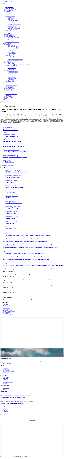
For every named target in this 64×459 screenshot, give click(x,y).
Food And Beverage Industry (11, 85)
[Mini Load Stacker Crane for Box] (13, 170)
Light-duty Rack (9, 44)
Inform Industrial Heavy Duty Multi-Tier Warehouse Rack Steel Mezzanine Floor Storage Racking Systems (30, 247)
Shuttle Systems (46, 115)
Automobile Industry (10, 86)
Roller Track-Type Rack (13, 46)
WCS (9, 31)
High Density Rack (9, 50)
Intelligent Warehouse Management (23, 115)
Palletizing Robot (6, 312)
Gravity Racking (11, 52)
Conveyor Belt (13, 115)
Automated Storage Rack (10, 56)
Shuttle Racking (11, 51)
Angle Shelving (11, 80)
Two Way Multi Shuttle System (14, 27)
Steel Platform (11, 69)
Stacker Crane (10, 198)
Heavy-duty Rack (9, 55)
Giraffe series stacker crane (13, 39)
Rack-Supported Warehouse (12, 141)
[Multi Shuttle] (11, 221)
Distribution (5, 99)
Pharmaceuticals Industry (10, 88)
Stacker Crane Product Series (11, 35)
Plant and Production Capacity (12, 9)
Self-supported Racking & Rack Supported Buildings (18, 64)
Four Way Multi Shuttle (7, 380)
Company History (9, 7)
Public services (8, 95)
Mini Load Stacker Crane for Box (12, 42)
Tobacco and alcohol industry (11, 94)
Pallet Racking (8, 70)
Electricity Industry (9, 90)
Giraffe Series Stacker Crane (15, 187)
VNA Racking (8, 61)
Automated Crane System (8, 314)
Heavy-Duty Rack (11, 228)
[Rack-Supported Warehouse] (8, 139)
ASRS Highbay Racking (10, 62)
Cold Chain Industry (10, 87)
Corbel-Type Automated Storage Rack (15, 59)
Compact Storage (6, 315)
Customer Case (6, 82)
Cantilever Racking (12, 53)
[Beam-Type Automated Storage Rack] (11, 155)
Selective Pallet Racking (13, 71)
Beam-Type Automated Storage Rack (15, 57)
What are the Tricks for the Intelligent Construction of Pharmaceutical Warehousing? (25, 241)
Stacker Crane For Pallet (10, 36)
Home (4, 3)
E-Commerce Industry (10, 83)
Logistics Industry (9, 96)
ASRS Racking (11, 63)
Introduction (5, 368)
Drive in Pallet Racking (12, 54)
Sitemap (4, 409)
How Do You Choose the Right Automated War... (13, 397)
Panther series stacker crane (13, 37)
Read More (5, 132)
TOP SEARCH (6, 411)
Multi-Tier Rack (11, 66)
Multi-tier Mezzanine (12, 68)
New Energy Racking (10, 81)
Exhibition (8, 11)
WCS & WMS (8, 30)
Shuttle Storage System (10, 22)
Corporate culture (9, 5)
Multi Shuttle (10, 19)
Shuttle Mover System (12, 26)
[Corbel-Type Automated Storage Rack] (11, 150)
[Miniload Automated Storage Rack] (10, 144)
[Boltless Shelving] (12, 211)
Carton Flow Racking (10, 73)
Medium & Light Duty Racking (12, 76)
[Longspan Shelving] (13, 206)
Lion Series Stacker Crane (14, 203)
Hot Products (5, 408)
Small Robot (5, 304)
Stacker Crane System (7, 34)
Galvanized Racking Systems (9, 311)
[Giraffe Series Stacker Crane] (12, 185)
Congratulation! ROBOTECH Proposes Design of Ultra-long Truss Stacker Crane (24, 253)
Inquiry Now (3, 356)
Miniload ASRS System (12, 29)
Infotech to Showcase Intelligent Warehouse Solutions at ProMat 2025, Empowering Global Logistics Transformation (33, 265)
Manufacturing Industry (10, 91)
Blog (6, 13)
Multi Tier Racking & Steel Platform (13, 65)
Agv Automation (6, 308)
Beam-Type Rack (11, 45)
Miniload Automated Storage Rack (15, 60)
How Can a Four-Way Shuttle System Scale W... (12, 403)
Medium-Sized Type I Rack (13, 47)
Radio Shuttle (10, 18)
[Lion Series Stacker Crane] (11, 201)
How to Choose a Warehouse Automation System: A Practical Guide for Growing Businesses (26, 235)
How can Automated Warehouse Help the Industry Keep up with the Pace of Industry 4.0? (26, 259)
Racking (4, 389)
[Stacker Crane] (12, 196)
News (7, 12)
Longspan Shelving (12, 78)
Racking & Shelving (7, 43)
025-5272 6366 (6, 362)
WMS (9, 33)
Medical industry (9, 92)
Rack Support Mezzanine (8, 305)
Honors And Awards (10, 8)
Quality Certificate (9, 10)
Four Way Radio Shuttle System (14, 25)
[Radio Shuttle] (12, 180)
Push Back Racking (9, 74)
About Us (5, 4)
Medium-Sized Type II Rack (13, 48)
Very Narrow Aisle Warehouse (37, 115)
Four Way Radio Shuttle (13, 20)
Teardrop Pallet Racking (13, 72)
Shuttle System (6, 15)
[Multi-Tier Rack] (6, 160)
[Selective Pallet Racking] (9, 134)
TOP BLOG (5, 410)
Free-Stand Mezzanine (7, 306)
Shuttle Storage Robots (10, 16)
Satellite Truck (6, 309)
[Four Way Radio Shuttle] (13, 175)
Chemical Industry (9, 97)
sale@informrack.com (7, 363)
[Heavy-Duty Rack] (10, 226)
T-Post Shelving (11, 79)
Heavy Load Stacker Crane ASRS (12, 40)
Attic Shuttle (10, 21)
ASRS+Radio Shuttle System (14, 28)
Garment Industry (9, 89)
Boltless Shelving (11, 77)
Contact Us (5, 98)
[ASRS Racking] (11, 190)
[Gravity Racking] (13, 216)
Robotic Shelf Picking (7, 310)
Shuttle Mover (11, 17)
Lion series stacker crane (13, 38)
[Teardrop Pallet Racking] (7, 127)
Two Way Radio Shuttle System (14, 24)
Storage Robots (6, 388)
